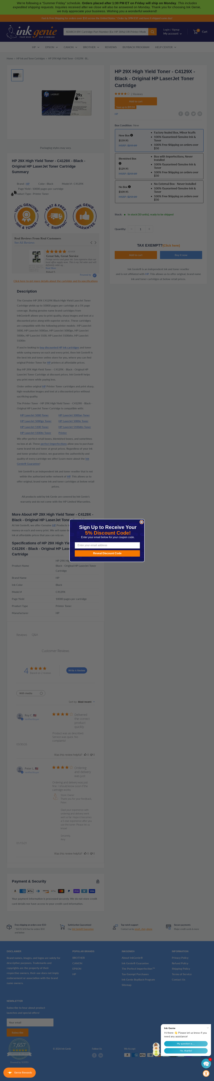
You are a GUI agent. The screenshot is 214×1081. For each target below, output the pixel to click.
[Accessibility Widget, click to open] (206, 1073)
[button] (206, 1063)
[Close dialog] (141, 522)
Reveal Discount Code (107, 553)
